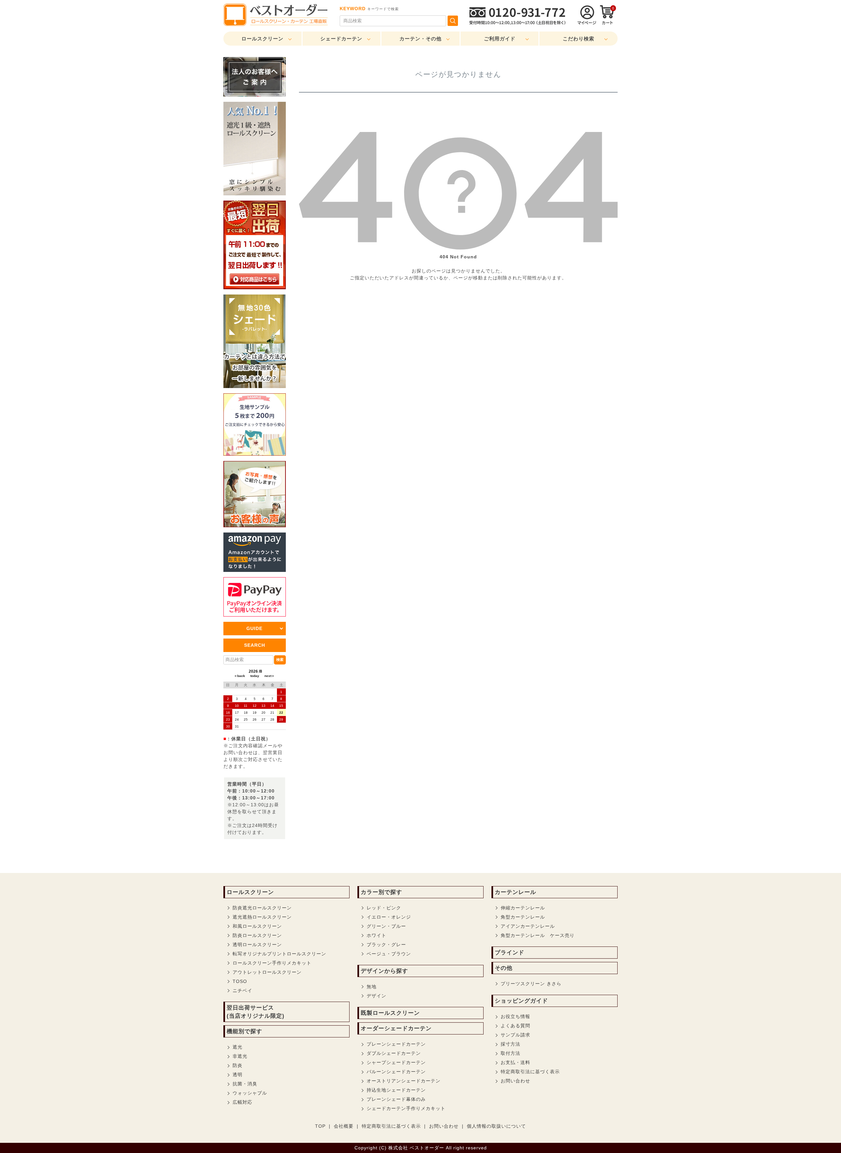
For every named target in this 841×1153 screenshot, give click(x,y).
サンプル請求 (515, 1034)
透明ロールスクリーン (257, 944)
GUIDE (254, 628)
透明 (237, 1074)
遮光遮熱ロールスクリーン (262, 917)
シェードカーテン (341, 38)
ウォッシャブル (250, 1093)
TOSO (240, 981)
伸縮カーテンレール (523, 907)
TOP (320, 1126)
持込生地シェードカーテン (396, 1090)
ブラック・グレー (386, 944)
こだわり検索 (578, 38)
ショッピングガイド (521, 1001)
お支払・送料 (515, 1062)
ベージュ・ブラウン (389, 953)
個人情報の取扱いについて (496, 1126)
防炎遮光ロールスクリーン (262, 907)
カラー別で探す (381, 892)
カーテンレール (515, 892)
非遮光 (240, 1056)
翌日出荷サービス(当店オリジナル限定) (255, 1012)
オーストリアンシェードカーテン (404, 1080)
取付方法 (510, 1053)
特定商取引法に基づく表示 (530, 1071)
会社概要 (343, 1126)
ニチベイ (242, 990)
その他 (503, 968)
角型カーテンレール (523, 917)
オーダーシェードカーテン (396, 1028)
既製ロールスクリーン (390, 1013)
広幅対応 (242, 1102)
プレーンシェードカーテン (396, 1044)
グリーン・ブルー (386, 926)
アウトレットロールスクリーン (267, 972)
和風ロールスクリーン (257, 926)
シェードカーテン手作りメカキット (406, 1108)
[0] (607, 23)
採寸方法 (510, 1044)
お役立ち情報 (515, 1016)
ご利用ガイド (499, 38)
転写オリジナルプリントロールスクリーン (279, 953)
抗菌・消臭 (245, 1083)
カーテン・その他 (420, 38)
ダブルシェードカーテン (394, 1053)
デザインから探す (384, 971)
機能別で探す (244, 1031)
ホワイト (376, 935)
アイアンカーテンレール (528, 926)
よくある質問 (515, 1025)
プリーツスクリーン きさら (531, 983)
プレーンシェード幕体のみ (396, 1099)
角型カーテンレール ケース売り (538, 935)
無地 (371, 986)
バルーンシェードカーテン (396, 1071)
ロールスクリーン (262, 38)
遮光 (237, 1047)
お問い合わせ (515, 1080)
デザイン (376, 995)
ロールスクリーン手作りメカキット (272, 963)
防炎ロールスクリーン (257, 935)
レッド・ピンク (384, 907)
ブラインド (509, 952)
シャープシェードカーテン (396, 1062)
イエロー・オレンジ (389, 917)
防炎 (237, 1065)
